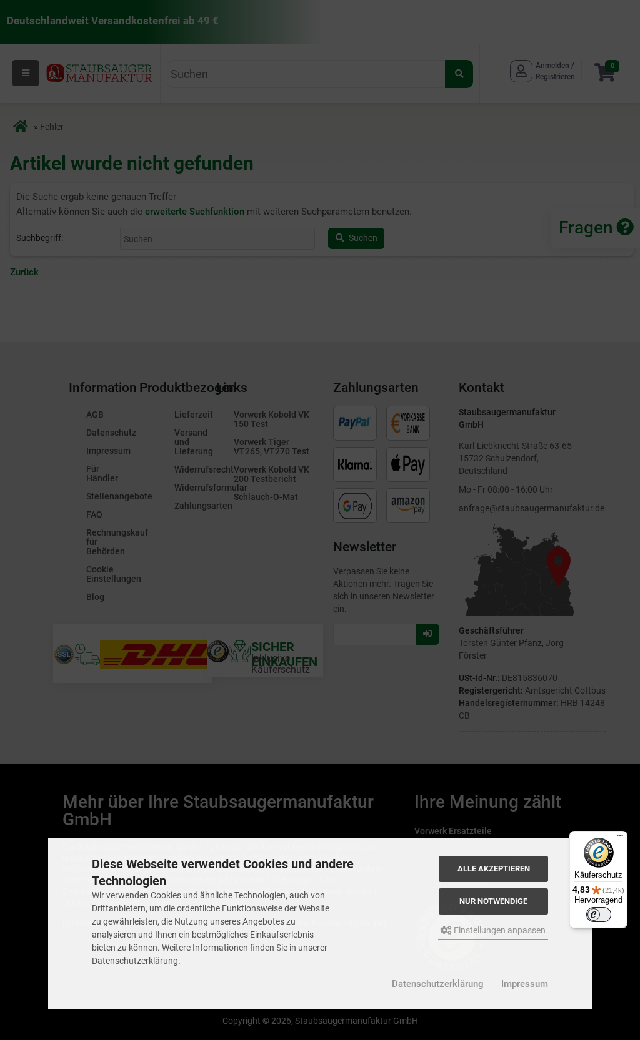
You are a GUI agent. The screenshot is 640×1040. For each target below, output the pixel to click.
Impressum (524, 983)
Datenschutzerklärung (438, 983)
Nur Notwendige (493, 901)
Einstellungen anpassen (499, 930)
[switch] (598, 914)
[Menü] (620, 838)
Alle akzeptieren (494, 868)
